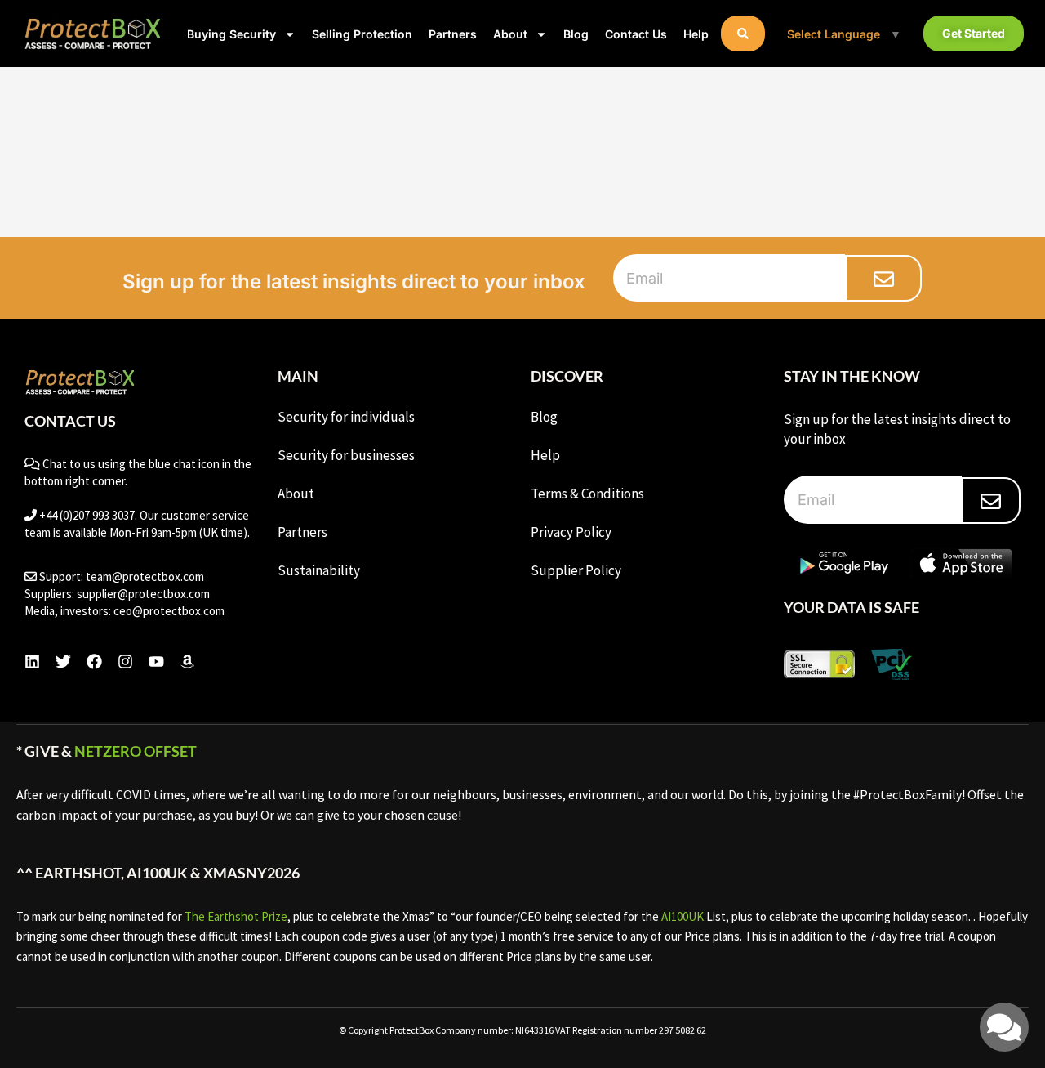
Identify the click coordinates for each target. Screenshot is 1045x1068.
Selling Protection (362, 34)
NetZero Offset (135, 751)
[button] (743, 33)
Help (696, 34)
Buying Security (231, 34)
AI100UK (682, 916)
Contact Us (636, 34)
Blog (576, 34)
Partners (453, 34)
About (510, 34)
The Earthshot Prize (236, 916)
